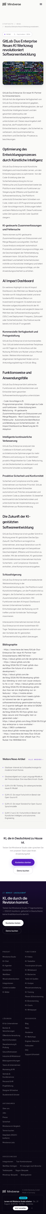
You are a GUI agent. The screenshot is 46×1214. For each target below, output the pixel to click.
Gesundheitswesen (10, 1052)
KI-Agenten (7, 965)
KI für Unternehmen (10, 1023)
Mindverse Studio (9, 957)
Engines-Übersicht (32, 1041)
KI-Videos (28, 957)
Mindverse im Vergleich (11, 1126)
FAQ (26, 1050)
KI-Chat (6, 961)
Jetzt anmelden (20, 1208)
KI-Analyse (29, 983)
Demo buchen (23, 870)
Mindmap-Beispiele (10, 1175)
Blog (26, 1023)
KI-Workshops (30, 1037)
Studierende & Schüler (11, 1094)
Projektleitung (8, 1086)
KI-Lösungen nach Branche (30, 1166)
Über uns (6, 1108)
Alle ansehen (35, 759)
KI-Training (29, 992)
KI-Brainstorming (32, 1001)
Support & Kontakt (32, 1054)
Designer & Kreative (10, 1090)
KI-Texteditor (30, 961)
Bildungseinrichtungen (11, 1060)
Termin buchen (8, 1130)
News (19, 24)
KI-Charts (29, 1005)
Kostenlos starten (23, 862)
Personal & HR (8, 1081)
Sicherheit (6, 1121)
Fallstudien (29, 1045)
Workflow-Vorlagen (10, 1166)
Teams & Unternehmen (11, 1065)
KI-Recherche (30, 974)
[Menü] (40, 4)
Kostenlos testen (13, 923)
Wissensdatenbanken (11, 979)
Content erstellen (9, 987)
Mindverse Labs (9, 1142)
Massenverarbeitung (33, 987)
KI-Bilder (6, 992)
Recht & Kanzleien (9, 1040)
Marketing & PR (9, 1069)
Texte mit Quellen (31, 979)
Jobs (4, 1113)
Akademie (29, 1032)
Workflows (6, 974)
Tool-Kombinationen (24, 1161)
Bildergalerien (26, 1175)
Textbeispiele (7, 1170)
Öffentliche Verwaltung (11, 1035)
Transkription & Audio (33, 965)
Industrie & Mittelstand (11, 1056)
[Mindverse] (12, 4)
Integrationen (8, 983)
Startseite (8, 24)
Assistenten (7, 970)
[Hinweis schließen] (32, 1208)
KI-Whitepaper (31, 1010)
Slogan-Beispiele (21, 1170)
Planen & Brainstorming (34, 996)
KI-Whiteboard (31, 970)
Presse (5, 1117)
